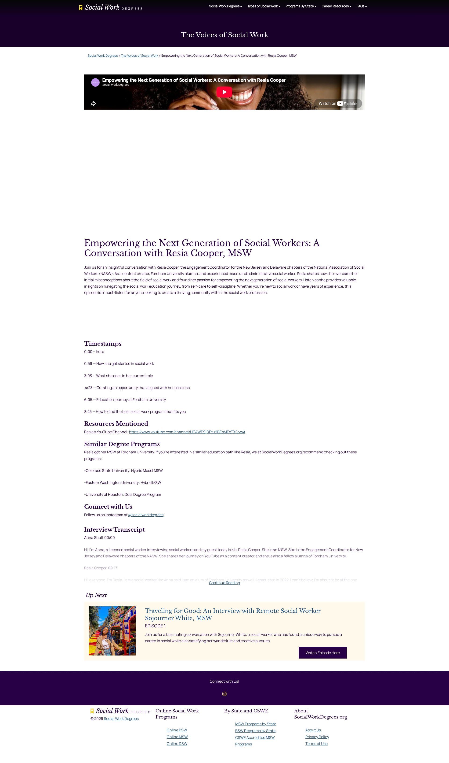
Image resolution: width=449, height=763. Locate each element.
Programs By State (300, 6)
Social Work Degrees (224, 6)
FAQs (360, 6)
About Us (313, 730)
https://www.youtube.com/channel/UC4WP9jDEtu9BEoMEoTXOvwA (187, 431)
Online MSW (177, 736)
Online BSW (177, 730)
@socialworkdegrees (145, 514)
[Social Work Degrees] (111, 8)
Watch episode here (323, 652)
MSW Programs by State (255, 723)
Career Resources (335, 6)
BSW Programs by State (255, 730)
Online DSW (177, 743)
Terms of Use (316, 743)
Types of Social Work (262, 6)
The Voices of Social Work (139, 55)
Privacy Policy (317, 736)
